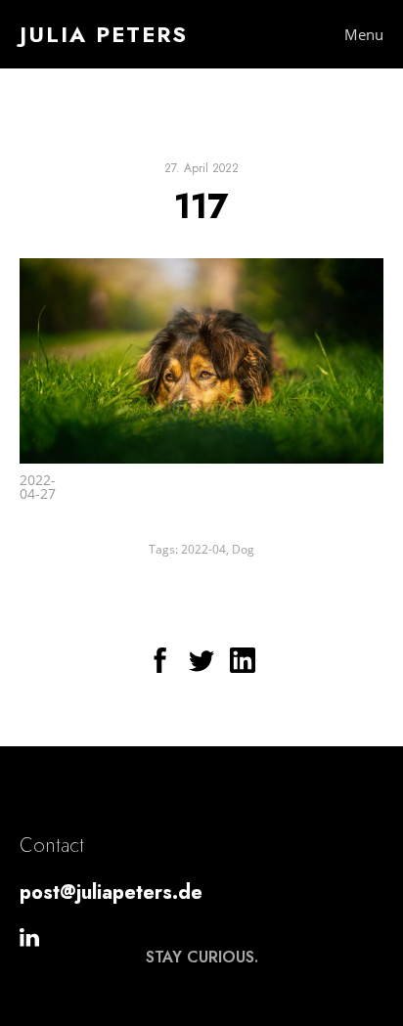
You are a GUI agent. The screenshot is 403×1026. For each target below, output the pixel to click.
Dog (243, 549)
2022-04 (203, 549)
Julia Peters (104, 34)
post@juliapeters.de (111, 892)
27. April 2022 (201, 168)
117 (201, 205)
